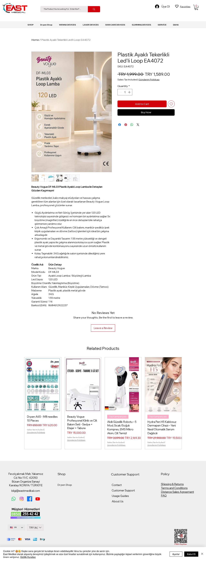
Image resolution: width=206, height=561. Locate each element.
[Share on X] (138, 125)
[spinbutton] (124, 92)
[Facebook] (29, 498)
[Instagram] (21, 498)
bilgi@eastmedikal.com (25, 490)
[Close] (202, 554)
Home (35, 39)
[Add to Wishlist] (171, 104)
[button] (90, 24)
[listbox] (35, 527)
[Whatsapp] (13, 498)
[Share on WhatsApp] (132, 125)
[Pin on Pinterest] (126, 125)
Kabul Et (191, 554)
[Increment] (129, 92)
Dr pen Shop (65, 484)
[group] (103, 403)
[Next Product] (177, 403)
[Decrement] (120, 92)
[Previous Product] (29, 403)
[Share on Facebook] (120, 125)
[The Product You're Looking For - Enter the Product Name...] (94, 9)
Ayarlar (176, 554)
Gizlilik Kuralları (28, 557)
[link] (196, 7)
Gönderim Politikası (149, 79)
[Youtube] (37, 498)
